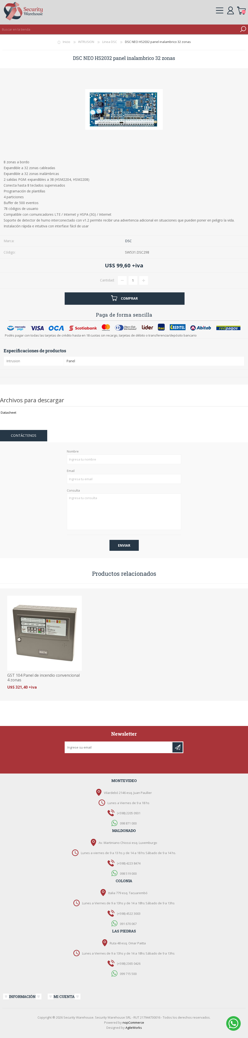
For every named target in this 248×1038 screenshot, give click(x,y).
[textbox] (119, 29)
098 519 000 (128, 873)
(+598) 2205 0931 (128, 813)
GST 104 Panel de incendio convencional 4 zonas (43, 677)
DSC (128, 241)
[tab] (23, 435)
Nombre (73, 451)
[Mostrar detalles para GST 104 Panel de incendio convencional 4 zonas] (44, 633)
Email (71, 471)
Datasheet (8, 413)
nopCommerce (133, 1022)
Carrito (241, 9)
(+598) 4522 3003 (128, 913)
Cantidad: (107, 280)
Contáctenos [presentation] (23, 435)
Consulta (73, 491)
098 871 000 (128, 823)
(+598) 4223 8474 (128, 863)
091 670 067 (128, 923)
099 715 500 (128, 974)
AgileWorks (133, 1027)
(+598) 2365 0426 (128, 963)
